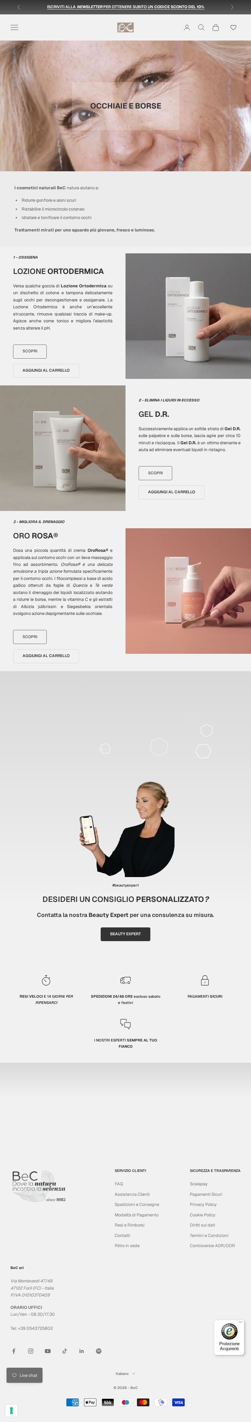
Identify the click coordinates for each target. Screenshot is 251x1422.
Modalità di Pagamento (137, 1215)
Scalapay (199, 1184)
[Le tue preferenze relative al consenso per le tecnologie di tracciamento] (11, 1410)
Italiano (122, 1373)
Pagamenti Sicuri (206, 1194)
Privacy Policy (203, 1204)
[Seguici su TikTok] (64, 1351)
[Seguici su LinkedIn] (81, 1351)
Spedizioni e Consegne (137, 1204)
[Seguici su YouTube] (47, 1351)
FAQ (119, 1184)
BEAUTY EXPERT (125, 934)
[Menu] (240, 1324)
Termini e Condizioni (209, 1235)
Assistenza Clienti (132, 1194)
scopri (30, 351)
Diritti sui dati (202, 1225)
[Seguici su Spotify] (98, 1351)
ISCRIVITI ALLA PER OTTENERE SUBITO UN (125, 6)
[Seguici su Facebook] (13, 1351)
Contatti (122, 1235)
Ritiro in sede (127, 1245)
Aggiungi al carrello (46, 370)
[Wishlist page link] (233, 27)
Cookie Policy (202, 1215)
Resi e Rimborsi (129, 1225)
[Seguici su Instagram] (30, 1351)
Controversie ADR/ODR (212, 1245)
